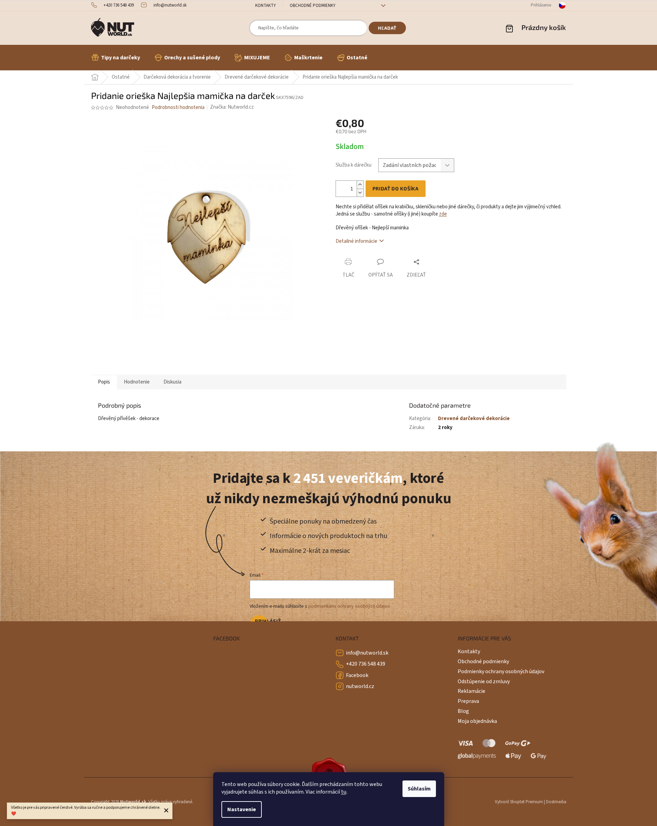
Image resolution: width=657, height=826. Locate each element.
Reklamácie (471, 691)
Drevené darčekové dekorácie (474, 418)
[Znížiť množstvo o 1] (360, 193)
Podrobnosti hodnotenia (178, 107)
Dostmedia (556, 802)
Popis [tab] (104, 382)
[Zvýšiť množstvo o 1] (360, 185)
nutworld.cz (360, 686)
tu (343, 792)
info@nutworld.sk (367, 653)
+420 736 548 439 (365, 664)
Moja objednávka (477, 721)
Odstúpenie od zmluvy (484, 681)
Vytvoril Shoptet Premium (519, 802)
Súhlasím (419, 789)
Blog (463, 711)
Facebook (357, 675)
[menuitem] (115, 57)
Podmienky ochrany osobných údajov (501, 671)
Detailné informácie (356, 241)
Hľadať (387, 28)
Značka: (232, 107)
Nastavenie (241, 809)
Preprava (468, 701)
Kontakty (265, 5)
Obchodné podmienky (313, 5)
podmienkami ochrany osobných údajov (349, 606)
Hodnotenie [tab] (137, 382)
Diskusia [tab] (172, 382)
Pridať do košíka (395, 188)
